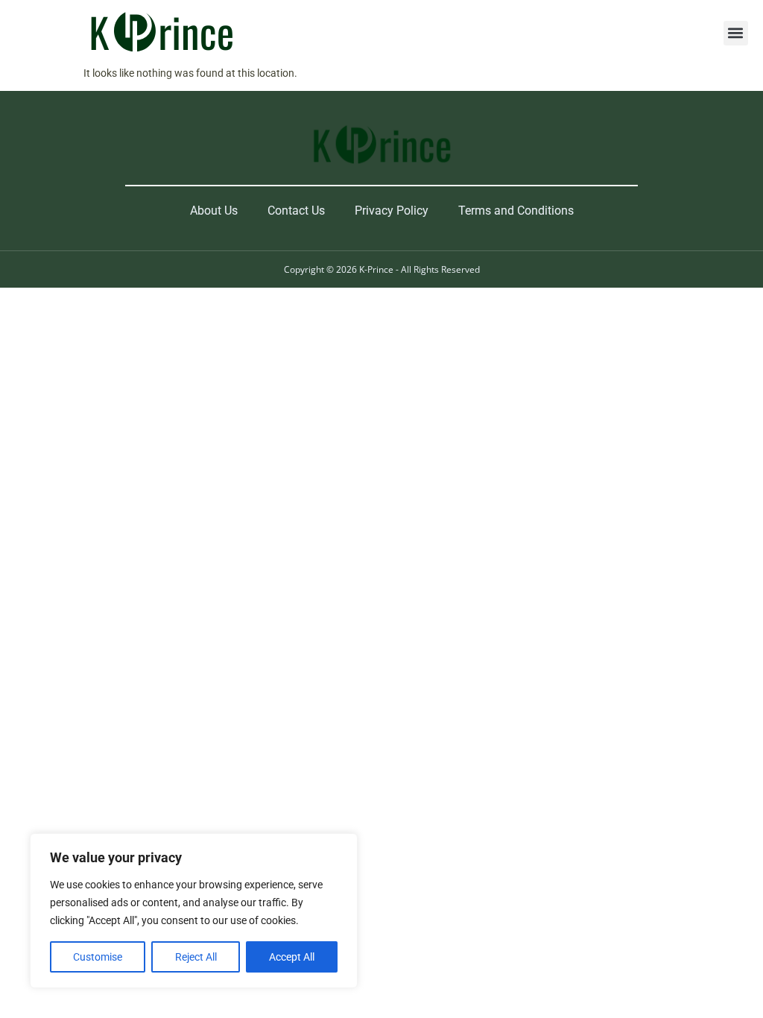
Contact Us (296, 210)
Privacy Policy (391, 210)
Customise (97, 957)
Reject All (196, 957)
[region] (194, 910)
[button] (736, 33)
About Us (214, 210)
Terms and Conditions (516, 210)
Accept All (291, 957)
